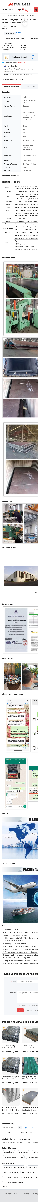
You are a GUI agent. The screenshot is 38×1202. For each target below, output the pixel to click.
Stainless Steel (23, 1152)
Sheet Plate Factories (11, 1172)
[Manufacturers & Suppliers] (19, 4)
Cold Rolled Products (28, 1132)
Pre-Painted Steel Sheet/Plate (13, 1157)
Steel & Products (30, 15)
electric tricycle (7, 1132)
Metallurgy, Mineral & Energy (16, 15)
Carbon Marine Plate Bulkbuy (13, 1182)
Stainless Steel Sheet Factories (14, 1167)
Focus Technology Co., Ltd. (27, 1194)
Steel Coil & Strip (9, 1152)
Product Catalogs (32, 1128)
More (4, 1186)
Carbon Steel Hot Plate (11, 1177)
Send (20, 1010)
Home (4, 15)
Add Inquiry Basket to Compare (14, 79)
